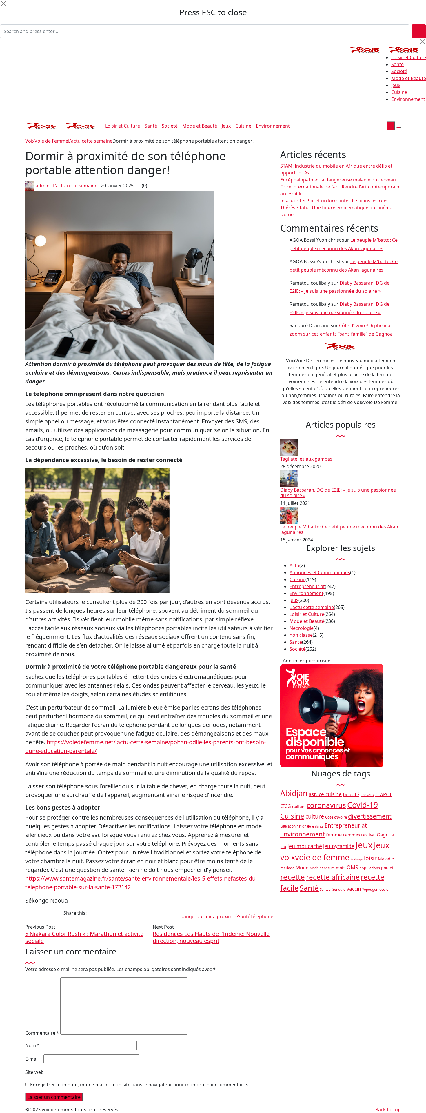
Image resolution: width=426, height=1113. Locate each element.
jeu (283, 846)
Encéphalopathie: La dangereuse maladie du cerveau (338, 180)
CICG (285, 806)
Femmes (351, 835)
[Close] (3, 3)
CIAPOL (383, 794)
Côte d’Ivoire (336, 817)
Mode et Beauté (408, 78)
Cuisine (399, 92)
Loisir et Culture (408, 57)
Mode (302, 867)
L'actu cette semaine (75, 185)
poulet (387, 867)
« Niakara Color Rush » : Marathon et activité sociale (84, 937)
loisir (370, 858)
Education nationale (295, 826)
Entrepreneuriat (307, 586)
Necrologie (302, 628)
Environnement (408, 99)
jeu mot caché (304, 846)
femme (334, 834)
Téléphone (261, 916)
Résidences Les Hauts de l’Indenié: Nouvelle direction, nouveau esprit (211, 937)
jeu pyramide (338, 846)
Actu (294, 565)
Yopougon (370, 889)
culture (314, 816)
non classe (301, 635)
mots (340, 867)
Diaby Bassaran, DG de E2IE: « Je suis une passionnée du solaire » (338, 493)
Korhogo (356, 859)
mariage (287, 867)
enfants (317, 826)
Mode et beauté (322, 868)
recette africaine (333, 877)
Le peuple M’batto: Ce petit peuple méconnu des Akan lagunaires (339, 529)
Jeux (395, 85)
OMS (352, 867)
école (383, 889)
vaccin (354, 888)
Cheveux (367, 795)
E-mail (33, 1059)
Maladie (386, 858)
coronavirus (326, 805)
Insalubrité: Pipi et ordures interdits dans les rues (334, 200)
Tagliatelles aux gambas (306, 459)
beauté (351, 794)
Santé (397, 64)
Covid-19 (362, 805)
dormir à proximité (217, 916)
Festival (368, 835)
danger (188, 916)
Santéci (325, 889)
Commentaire (42, 1033)
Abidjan (293, 793)
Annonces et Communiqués (320, 572)
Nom (32, 1045)
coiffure (298, 806)
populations (369, 867)
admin (43, 185)
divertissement (370, 816)
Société (399, 71)
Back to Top (388, 1109)
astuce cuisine (325, 794)
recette (292, 877)
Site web (34, 1072)
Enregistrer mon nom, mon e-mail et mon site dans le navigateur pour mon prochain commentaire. (139, 1084)
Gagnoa (385, 834)
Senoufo (338, 889)
